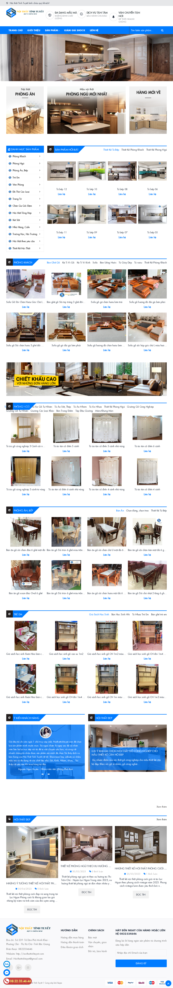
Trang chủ (16, 30)
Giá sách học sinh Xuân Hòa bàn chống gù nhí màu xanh (35, 697)
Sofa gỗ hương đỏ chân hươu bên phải (107, 345)
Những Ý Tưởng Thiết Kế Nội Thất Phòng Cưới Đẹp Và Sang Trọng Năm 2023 (32, 883)
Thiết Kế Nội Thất (21, 248)
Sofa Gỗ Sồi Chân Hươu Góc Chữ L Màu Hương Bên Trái (35, 302)
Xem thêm (162, 806)
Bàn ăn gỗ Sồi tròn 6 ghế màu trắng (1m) (68, 593)
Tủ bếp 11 (61, 232)
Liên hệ (94, 30)
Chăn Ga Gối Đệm (22, 205)
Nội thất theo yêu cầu (24, 241)
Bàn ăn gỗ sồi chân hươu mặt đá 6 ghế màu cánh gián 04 (117, 593)
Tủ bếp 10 (92, 189)
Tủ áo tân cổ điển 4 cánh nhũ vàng (107, 489)
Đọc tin (32, 909)
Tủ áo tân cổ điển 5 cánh (66, 446)
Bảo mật (92, 937)
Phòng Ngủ (18, 163)
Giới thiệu (33, 30)
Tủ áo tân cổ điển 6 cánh (147, 446)
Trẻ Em (16, 177)
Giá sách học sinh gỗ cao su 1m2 (66, 653)
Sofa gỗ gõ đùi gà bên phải (66, 345)
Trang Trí (17, 198)
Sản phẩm (52, 30)
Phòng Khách (19, 156)
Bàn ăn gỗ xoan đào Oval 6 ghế (25, 593)
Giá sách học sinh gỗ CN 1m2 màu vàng (149, 697)
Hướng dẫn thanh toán (72, 942)
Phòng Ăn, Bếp (20, 170)
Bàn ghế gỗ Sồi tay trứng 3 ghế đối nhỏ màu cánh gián (75, 302)
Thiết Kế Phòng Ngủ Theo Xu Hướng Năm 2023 (87, 866)
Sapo (59, 982)
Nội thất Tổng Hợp (22, 212)
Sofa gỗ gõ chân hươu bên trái (106, 302)
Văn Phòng (18, 184)
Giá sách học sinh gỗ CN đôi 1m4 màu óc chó (71, 697)
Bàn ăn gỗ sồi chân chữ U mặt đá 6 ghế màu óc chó (114, 550)
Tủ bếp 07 (122, 232)
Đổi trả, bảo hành (97, 951)
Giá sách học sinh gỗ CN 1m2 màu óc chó (109, 653)
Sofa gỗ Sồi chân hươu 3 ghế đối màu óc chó (29, 345)
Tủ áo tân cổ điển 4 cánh (147, 489)
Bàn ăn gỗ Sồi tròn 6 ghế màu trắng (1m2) (69, 550)
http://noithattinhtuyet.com (30, 953)
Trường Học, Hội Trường (25, 234)
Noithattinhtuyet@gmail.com (28, 958)
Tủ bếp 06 (152, 189)
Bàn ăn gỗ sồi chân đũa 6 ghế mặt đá (25, 550)
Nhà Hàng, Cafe (21, 227)
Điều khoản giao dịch (72, 947)
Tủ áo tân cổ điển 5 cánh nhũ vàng (107, 446)
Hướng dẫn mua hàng (72, 937)
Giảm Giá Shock (74, 30)
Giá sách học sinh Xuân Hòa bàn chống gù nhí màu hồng (35, 653)
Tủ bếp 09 (92, 232)
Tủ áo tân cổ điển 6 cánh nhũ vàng (66, 489)
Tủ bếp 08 (122, 189)
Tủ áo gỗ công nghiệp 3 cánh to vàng (25, 489)
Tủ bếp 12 (61, 189)
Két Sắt (16, 220)
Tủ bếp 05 (152, 232)
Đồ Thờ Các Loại (21, 191)
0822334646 (25, 949)
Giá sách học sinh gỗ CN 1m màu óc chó (108, 697)
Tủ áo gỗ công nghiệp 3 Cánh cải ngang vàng (30, 446)
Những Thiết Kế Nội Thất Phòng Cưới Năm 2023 (141, 868)
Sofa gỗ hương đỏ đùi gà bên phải (147, 302)
